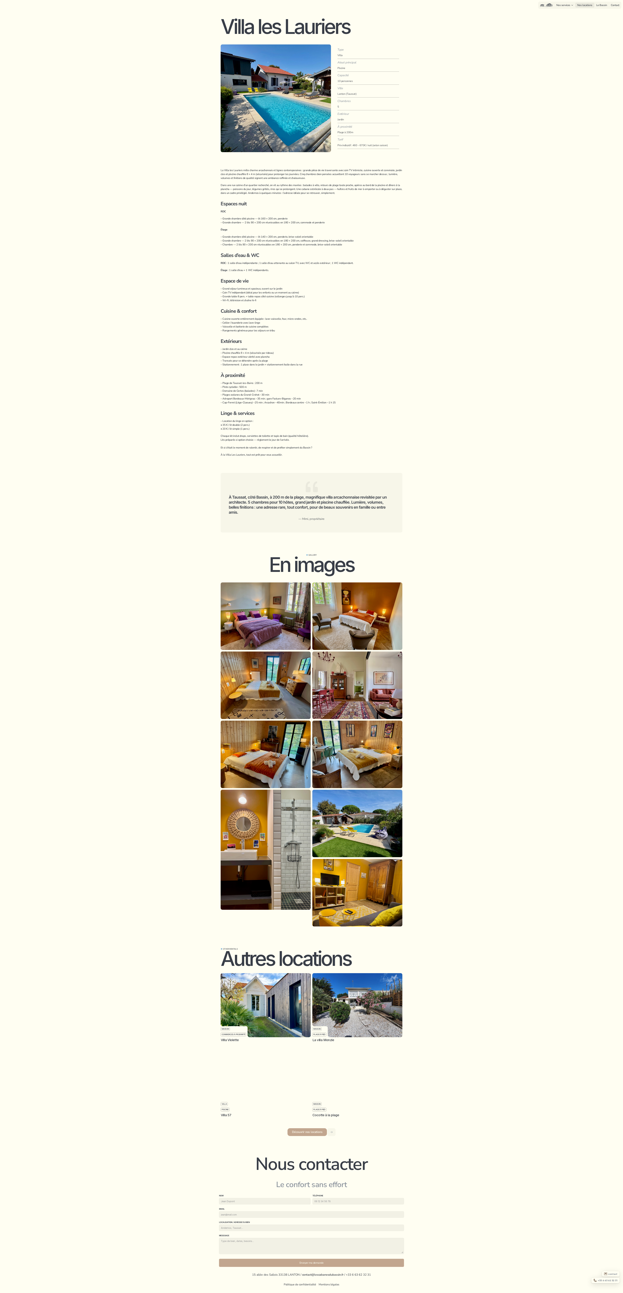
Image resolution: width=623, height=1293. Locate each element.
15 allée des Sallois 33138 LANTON (276, 1275)
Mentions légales (329, 1284)
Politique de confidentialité (300, 1284)
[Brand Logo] (546, 5)
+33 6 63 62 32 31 (358, 1275)
